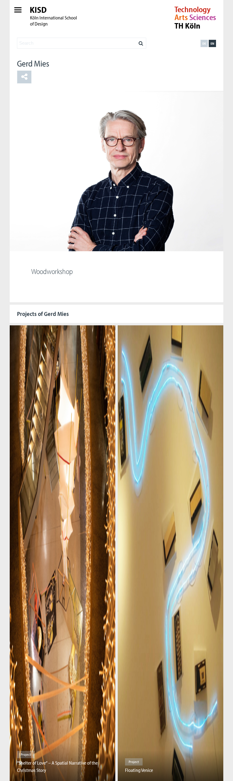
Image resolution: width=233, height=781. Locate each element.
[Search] (141, 41)
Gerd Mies (33, 63)
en (212, 43)
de (204, 43)
